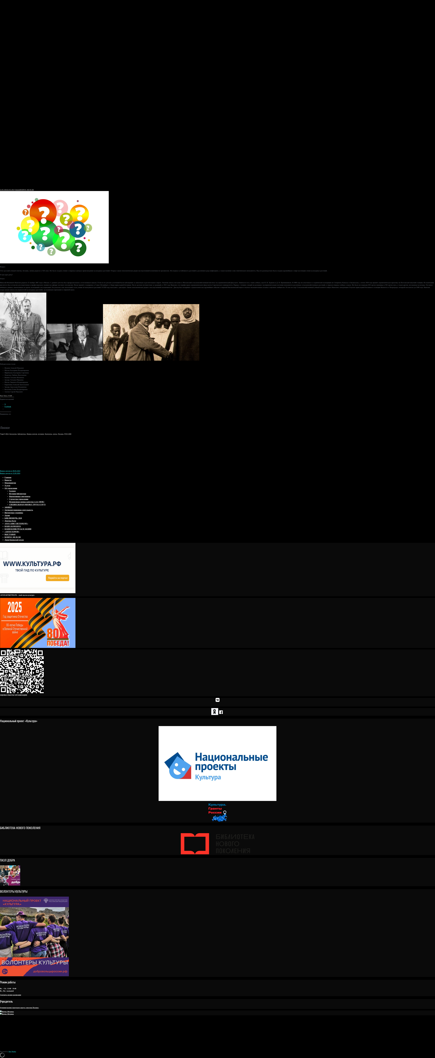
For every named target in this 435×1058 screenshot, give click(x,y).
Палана (60, 434)
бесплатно (13, 434)
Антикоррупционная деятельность (19, 510)
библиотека (22, 434)
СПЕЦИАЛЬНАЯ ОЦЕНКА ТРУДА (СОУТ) (27, 505)
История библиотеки (17, 494)
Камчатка (48, 434)
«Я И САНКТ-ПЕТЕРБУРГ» (16, 524)
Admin (17, 190)
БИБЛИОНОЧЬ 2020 (13, 518)
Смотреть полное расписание (10, 995)
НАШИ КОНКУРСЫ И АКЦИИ (18, 529)
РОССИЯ (67, 434)
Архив (7, 515)
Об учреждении (11, 488)
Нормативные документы (19, 496)
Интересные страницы (14, 513)
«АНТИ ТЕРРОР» (12, 532)
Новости (8, 480)
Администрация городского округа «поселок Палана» (19, 1008)
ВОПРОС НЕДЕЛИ (27, 190)
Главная (8, 477)
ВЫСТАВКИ (10, 534)
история (41, 434)
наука (55, 434)
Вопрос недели (32, 434)
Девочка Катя (10, 521)
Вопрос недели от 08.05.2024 (10, 471)
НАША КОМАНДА (13, 526)
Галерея (12, 491)
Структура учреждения (18, 499)
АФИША (8, 507)
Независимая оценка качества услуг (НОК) (26, 502)
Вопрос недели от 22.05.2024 (10, 473)
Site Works (12, 1051)
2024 (6, 434)
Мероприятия (10, 483)
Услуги (7, 486)
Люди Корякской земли (14, 540)
